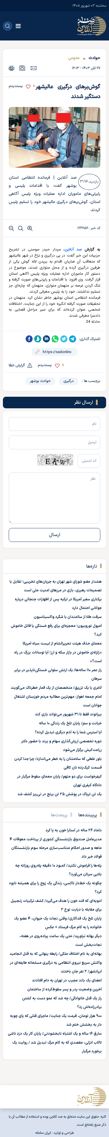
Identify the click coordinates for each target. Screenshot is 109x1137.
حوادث (94, 58)
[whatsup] (55, 339)
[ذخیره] (22, 68)
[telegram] (72, 339)
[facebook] (29, 339)
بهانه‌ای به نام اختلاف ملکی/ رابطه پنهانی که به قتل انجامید (56, 954)
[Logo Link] (91, 26)
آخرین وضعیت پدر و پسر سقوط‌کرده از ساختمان (64, 989)
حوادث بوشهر (40, 381)
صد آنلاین (73, 249)
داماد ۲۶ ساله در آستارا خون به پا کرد (74, 830)
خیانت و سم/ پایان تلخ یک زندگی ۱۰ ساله (70, 723)
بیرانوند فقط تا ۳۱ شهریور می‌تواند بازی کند (68, 714)
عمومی (74, 58)
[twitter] (64, 339)
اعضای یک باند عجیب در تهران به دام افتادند (67, 980)
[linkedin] (46, 339)
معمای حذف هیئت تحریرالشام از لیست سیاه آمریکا (62, 644)
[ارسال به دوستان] (34, 68)
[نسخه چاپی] (11, 68)
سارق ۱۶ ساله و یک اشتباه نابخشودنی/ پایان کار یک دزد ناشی (55, 1034)
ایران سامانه (43, 1133)
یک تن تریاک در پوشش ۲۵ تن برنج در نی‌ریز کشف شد (59, 794)
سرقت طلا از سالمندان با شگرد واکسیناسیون (68, 617)
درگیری (68, 381)
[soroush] (38, 339)
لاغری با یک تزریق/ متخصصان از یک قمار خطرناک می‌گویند (56, 688)
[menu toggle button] (18, 26)
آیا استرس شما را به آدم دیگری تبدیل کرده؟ (68, 732)
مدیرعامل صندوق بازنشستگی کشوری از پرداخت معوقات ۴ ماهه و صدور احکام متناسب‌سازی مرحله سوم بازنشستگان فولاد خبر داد (56, 848)
